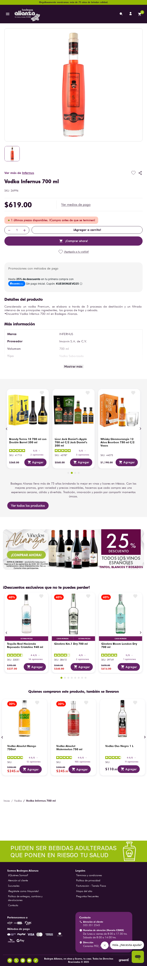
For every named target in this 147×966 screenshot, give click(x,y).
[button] (76, 204)
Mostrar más (73, 366)
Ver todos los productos (28, 505)
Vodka (18, 800)
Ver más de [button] (19, 173)
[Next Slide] (140, 429)
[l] (131, 14)
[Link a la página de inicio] (7, 801)
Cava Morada (26, 639)
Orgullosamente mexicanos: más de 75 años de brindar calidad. (73, 2)
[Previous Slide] (7, 429)
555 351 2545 (91, 925)
